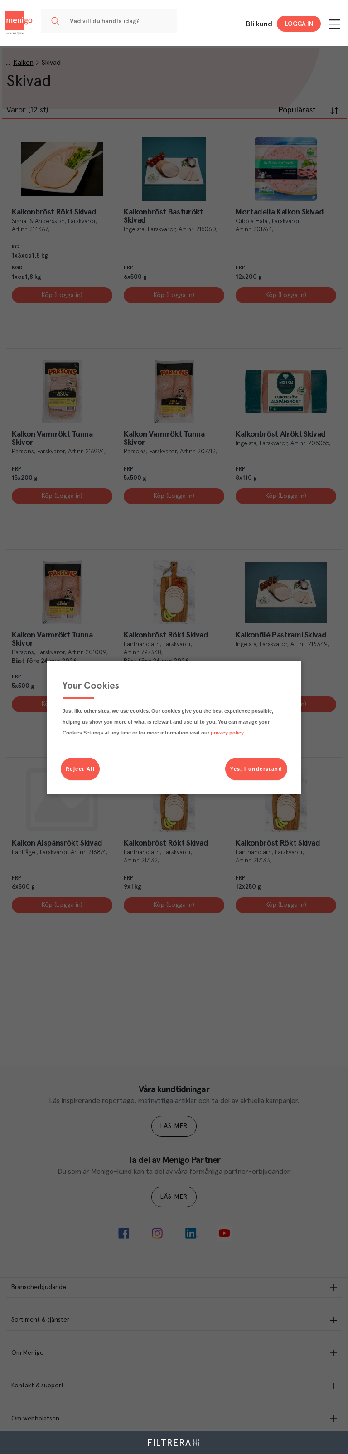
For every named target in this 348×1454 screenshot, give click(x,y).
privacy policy (227, 732)
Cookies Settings (83, 732)
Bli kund (259, 24)
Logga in (299, 24)
